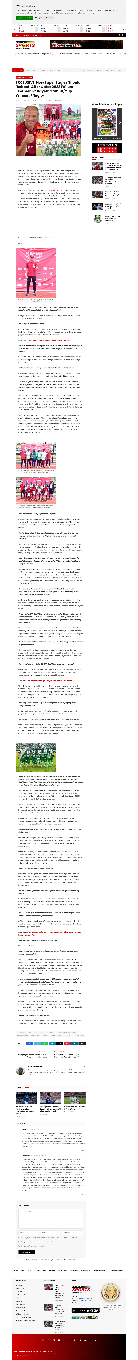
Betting (17, 35)
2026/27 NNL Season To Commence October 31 (112, 218)
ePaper (35, 35)
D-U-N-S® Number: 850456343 (26, 1321)
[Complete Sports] (25, 45)
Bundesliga (110, 70)
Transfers (79, 54)
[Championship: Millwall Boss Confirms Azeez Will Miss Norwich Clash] (50, 1098)
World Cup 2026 (47, 70)
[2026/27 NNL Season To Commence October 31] (97, 219)
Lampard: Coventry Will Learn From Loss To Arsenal (113, 206)
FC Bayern (50, 1032)
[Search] (122, 35)
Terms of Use (20, 1295)
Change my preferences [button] (44, 18)
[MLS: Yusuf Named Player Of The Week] (75, 1098)
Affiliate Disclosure (22, 1314)
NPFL (59, 70)
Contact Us (20, 1288)
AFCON (68, 70)
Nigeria (45, 1036)
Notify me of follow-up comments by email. (36, 1242)
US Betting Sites (117, 1271)
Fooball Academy (23, 1036)
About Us (19, 1285)
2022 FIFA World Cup (24, 1032)
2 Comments (48, 100)
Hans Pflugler (36, 1036)
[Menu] (16, 53)
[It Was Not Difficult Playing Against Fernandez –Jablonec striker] (26, 1098)
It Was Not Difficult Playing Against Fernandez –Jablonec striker (25, 1110)
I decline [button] (29, 18)
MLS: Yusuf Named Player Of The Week (74, 1108)
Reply (83, 1150)
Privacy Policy (20, 1304)
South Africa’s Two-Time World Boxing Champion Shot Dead (113, 194)
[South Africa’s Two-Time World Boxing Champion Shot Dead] (97, 194)
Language (123, 54)
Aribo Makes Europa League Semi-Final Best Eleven (50, 680)
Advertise (19, 1292)
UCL (76, 70)
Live (101, 54)
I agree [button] (20, 18)
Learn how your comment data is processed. (59, 1260)
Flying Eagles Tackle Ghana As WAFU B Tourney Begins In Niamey (32, 1056)
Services (26, 35)
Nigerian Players (56, 1036)
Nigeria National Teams (24, 77)
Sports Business (100, 1271)
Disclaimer (19, 1301)
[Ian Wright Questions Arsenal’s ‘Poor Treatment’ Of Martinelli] (97, 180)
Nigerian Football (32, 54)
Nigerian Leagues (49, 54)
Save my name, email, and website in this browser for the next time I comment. (49, 1238)
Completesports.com (53, 190)
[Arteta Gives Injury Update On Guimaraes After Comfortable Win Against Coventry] (97, 166)
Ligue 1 (121, 70)
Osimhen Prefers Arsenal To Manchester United (49, 340)
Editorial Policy (21, 1308)
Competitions (90, 54)
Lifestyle (74, 1271)
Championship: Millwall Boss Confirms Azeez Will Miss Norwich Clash (50, 1109)
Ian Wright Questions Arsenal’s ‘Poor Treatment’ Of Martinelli (113, 181)
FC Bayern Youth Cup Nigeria (67, 1032)
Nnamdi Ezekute (35, 1066)
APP (41, 35)
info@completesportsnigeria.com (82, 1298)
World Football (66, 54)
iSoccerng (85, 1271)
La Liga (90, 70)
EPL (82, 70)
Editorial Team (21, 1298)
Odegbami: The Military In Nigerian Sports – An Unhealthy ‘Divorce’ (68, 1056)
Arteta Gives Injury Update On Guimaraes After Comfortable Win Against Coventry (113, 166)
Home (20, 54)
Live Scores (18, 70)
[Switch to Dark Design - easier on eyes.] (120, 35)
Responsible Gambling (23, 1317)
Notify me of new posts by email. (32, 1246)
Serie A (99, 70)
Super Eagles (31, 70)
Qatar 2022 (68, 1036)
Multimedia (110, 54)
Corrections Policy (22, 1311)
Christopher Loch (39, 1032)
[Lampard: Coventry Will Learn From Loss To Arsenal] (97, 206)
